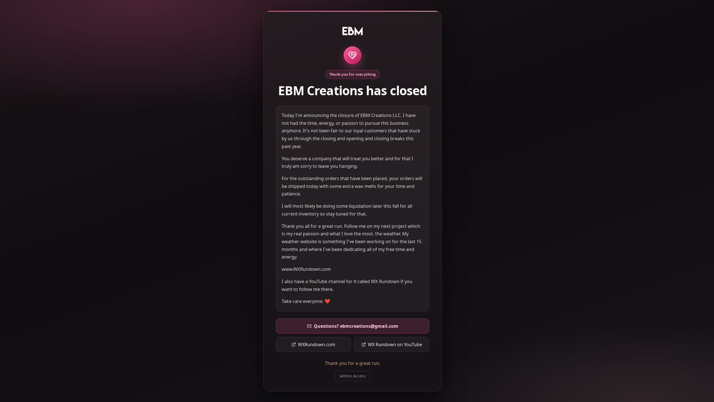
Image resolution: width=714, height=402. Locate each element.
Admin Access (353, 376)
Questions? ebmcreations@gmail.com (356, 326)
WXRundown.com (316, 344)
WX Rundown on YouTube (395, 344)
